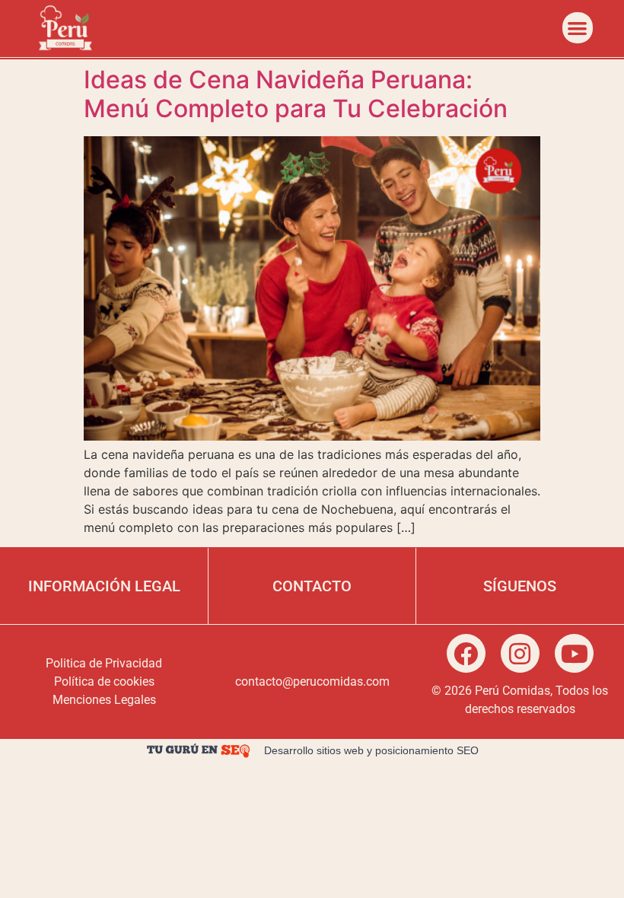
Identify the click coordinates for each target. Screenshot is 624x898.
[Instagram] (520, 653)
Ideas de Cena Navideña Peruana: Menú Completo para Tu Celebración (296, 94)
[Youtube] (574, 653)
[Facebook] (466, 653)
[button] (578, 27)
